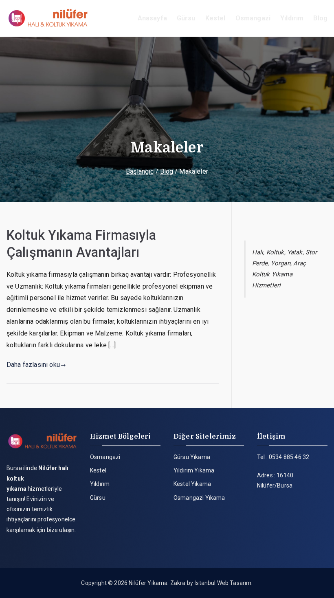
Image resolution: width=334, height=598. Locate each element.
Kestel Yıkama (192, 484)
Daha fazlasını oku (33, 365)
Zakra (178, 583)
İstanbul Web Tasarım (222, 583)
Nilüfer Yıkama (148, 583)
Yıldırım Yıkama (194, 470)
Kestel (215, 18)
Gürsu (186, 18)
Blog (320, 18)
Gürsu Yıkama (192, 457)
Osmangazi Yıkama (199, 497)
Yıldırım (291, 18)
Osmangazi (252, 18)
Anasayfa (152, 18)
